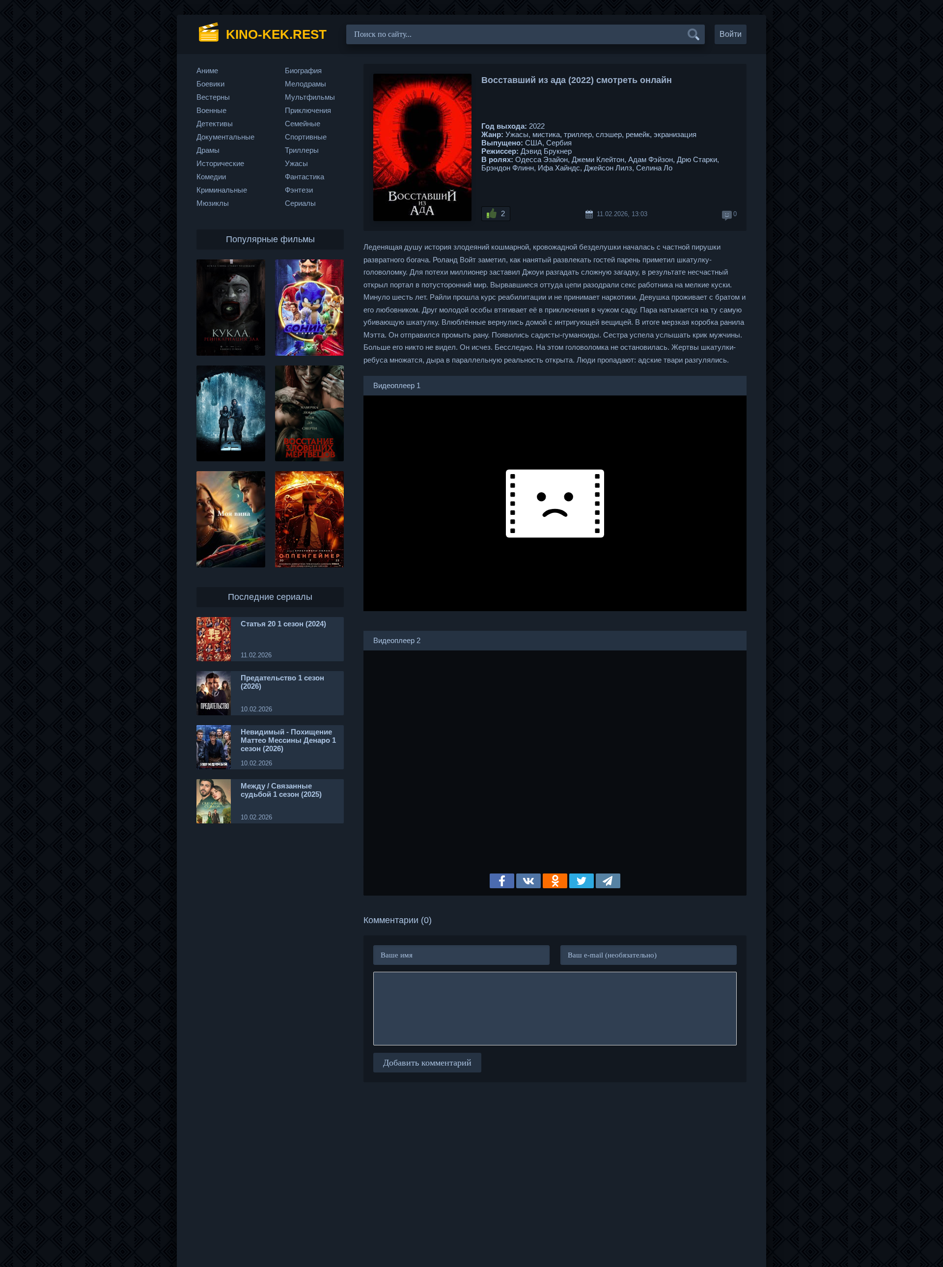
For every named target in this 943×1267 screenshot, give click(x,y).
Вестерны (213, 97)
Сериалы (300, 203)
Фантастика (304, 176)
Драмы (208, 150)
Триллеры (302, 150)
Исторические (220, 163)
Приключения (308, 110)
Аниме (207, 70)
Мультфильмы (310, 97)
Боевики (210, 84)
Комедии (211, 176)
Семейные (302, 123)
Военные (211, 110)
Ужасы (296, 163)
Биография (303, 70)
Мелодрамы (305, 84)
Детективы (214, 123)
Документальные (225, 137)
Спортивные (306, 137)
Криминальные (221, 190)
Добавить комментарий (427, 1063)
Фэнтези (299, 190)
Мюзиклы (212, 203)
